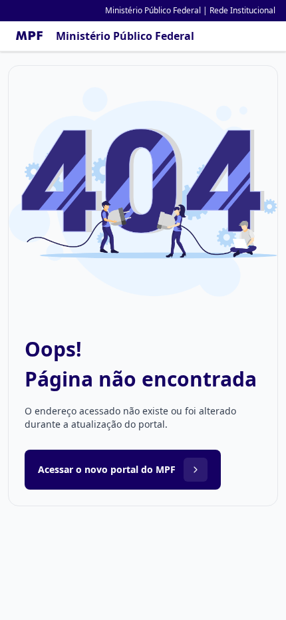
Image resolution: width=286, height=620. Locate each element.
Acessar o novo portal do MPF (107, 469)
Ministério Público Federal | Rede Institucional (190, 10)
